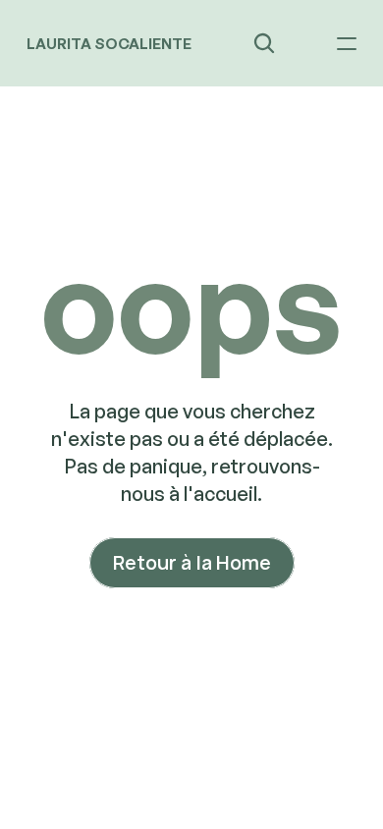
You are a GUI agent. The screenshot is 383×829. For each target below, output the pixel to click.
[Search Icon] (264, 43)
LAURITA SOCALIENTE (109, 43)
